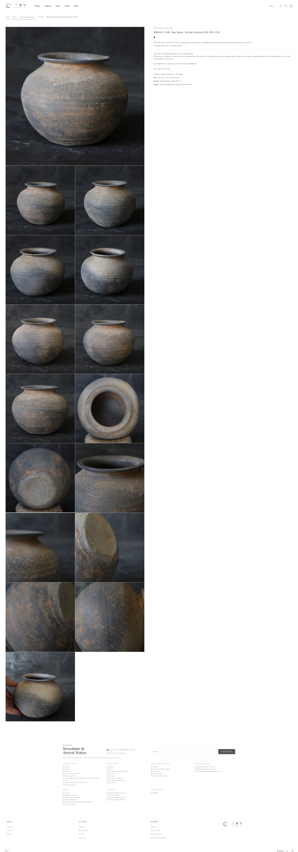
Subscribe (227, 751)
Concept (10, 827)
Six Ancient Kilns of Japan (161, 769)
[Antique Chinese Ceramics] (215, 766)
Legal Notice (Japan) (158, 838)
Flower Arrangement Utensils (171, 84)
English (271, 6)
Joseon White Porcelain (72, 773)
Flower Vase (187, 84)
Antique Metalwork (71, 799)
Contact (10, 830)
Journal (66, 6)
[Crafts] (67, 789)
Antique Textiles (70, 804)
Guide (153, 827)
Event (58, 6)
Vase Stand (112, 782)
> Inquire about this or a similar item (168, 46)
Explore (37, 6)
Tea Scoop (112, 773)
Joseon (67, 769)
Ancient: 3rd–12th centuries (168, 78)
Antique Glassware (71, 795)
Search (9, 834)
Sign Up (82, 827)
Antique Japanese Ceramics (29, 19)
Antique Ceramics (17, 19)
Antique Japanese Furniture (118, 793)
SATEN (155, 793)
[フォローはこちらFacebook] (287, 851)
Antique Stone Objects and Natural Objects (79, 802)
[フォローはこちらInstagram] (292, 851)
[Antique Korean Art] (76, 763)
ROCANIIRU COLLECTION (163, 28)
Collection (47, 6)
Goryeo (67, 771)
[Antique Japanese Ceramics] (169, 763)
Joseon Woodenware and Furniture (76, 782)
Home (8, 17)
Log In (81, 834)
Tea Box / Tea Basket (116, 778)
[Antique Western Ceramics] (215, 769)
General (67, 766)
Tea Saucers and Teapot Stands (119, 771)
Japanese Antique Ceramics (27, 17)
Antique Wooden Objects (73, 797)
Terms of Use (155, 830)
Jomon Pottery (157, 773)
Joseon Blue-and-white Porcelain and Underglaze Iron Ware (82, 779)
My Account (83, 830)
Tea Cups (112, 776)
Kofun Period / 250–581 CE (171, 81)
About (76, 6)
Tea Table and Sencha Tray (118, 780)
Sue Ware (41, 17)
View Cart (82, 838)
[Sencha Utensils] (118, 763)
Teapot (111, 769)
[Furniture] (114, 789)
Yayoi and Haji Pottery (160, 776)
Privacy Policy (156, 834)
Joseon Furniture (114, 795)
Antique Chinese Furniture (117, 797)
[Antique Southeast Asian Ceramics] (220, 771)
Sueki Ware (156, 771)
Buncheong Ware (70, 776)
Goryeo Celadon (70, 785)
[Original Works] (162, 789)
